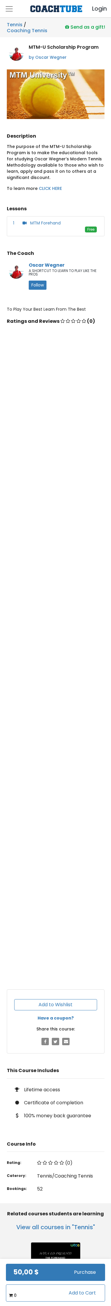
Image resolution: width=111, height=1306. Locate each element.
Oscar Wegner (47, 265)
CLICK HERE (50, 188)
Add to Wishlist (55, 1004)
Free (90, 229)
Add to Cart (82, 1292)
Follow (37, 285)
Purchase (85, 1272)
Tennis (14, 24)
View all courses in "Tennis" (55, 1227)
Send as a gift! (87, 27)
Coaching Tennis (27, 29)
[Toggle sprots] (9, 8)
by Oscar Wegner (48, 57)
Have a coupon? (56, 1018)
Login (94, 9)
